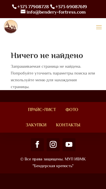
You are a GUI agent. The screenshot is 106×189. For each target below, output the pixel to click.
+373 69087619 (71, 6)
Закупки (36, 125)
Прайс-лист (42, 109)
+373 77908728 (33, 6)
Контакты (68, 125)
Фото (72, 109)
